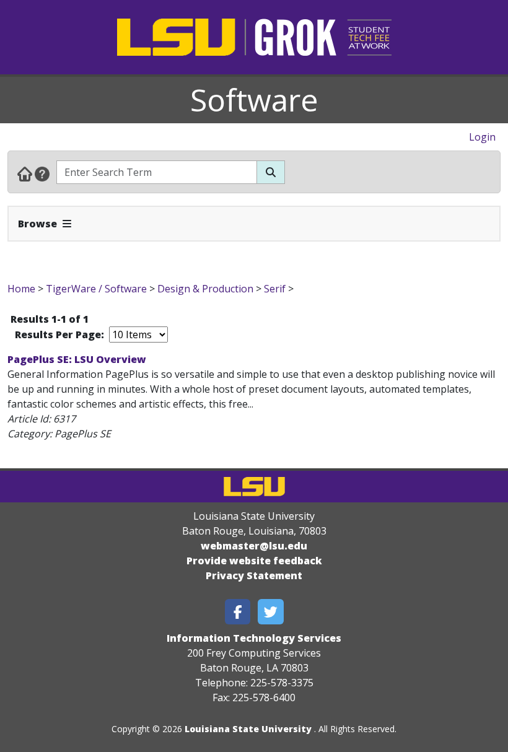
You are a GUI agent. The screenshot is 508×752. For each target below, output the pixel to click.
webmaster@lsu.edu (254, 546)
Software (254, 100)
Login (482, 137)
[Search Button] (270, 172)
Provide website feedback (254, 560)
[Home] (24, 173)
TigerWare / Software (96, 288)
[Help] (42, 173)
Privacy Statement (254, 575)
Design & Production (205, 288)
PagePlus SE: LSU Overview (76, 359)
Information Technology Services (254, 638)
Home (21, 288)
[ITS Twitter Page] (271, 611)
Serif (275, 288)
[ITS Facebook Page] (238, 611)
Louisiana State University (248, 729)
